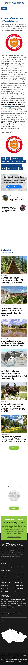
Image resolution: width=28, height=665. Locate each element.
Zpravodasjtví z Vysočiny (7, 252)
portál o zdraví (11, 613)
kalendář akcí (15, 552)
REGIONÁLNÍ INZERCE (14, 537)
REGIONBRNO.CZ (19, 580)
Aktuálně (4, 8)
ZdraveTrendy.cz (4, 615)
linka (3, 158)
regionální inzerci (4, 556)
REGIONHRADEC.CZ (5, 591)
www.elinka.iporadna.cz (8, 106)
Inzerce (2, 566)
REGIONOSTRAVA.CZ (19, 588)
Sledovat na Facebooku (14, 186)
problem (11, 165)
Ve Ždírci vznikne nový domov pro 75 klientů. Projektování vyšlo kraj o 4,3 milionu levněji (14, 375)
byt (8, 161)
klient (23, 161)
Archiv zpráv (18, 566)
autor (3, 161)
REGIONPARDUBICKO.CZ (20, 574)
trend (9, 168)
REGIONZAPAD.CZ (5, 577)
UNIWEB (17, 603)
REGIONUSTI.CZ (5, 585)
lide (21, 158)
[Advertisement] (14, 231)
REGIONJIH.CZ (4, 580)
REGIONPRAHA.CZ (5, 582)
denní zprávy (12, 550)
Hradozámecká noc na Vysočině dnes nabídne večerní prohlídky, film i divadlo (11, 312)
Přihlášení (7, 566)
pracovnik (4, 165)
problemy (18, 165)
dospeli (18, 161)
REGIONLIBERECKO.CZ (6, 588)
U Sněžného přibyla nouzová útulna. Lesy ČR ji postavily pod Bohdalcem (18, 199)
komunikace (15, 158)
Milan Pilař (6, 13)
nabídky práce (22, 552)
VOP (13, 657)
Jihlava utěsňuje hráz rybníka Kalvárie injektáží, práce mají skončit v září (13, 343)
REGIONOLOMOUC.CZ (20, 585)
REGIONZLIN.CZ (18, 582)
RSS (23, 566)
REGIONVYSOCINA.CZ (20, 577)
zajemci (15, 168)
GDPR (25, 655)
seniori (3, 168)
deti (12, 161)
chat (8, 158)
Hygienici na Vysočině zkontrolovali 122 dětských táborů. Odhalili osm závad (13, 439)
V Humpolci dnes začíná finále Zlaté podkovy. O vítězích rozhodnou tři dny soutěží (13, 408)
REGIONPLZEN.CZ (5, 574)
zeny (21, 168)
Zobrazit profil (14, 508)
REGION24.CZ (18, 591)
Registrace (12, 566)
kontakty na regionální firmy (6, 552)
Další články (14, 447)
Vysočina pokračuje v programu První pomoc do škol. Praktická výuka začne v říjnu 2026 (10, 209)
